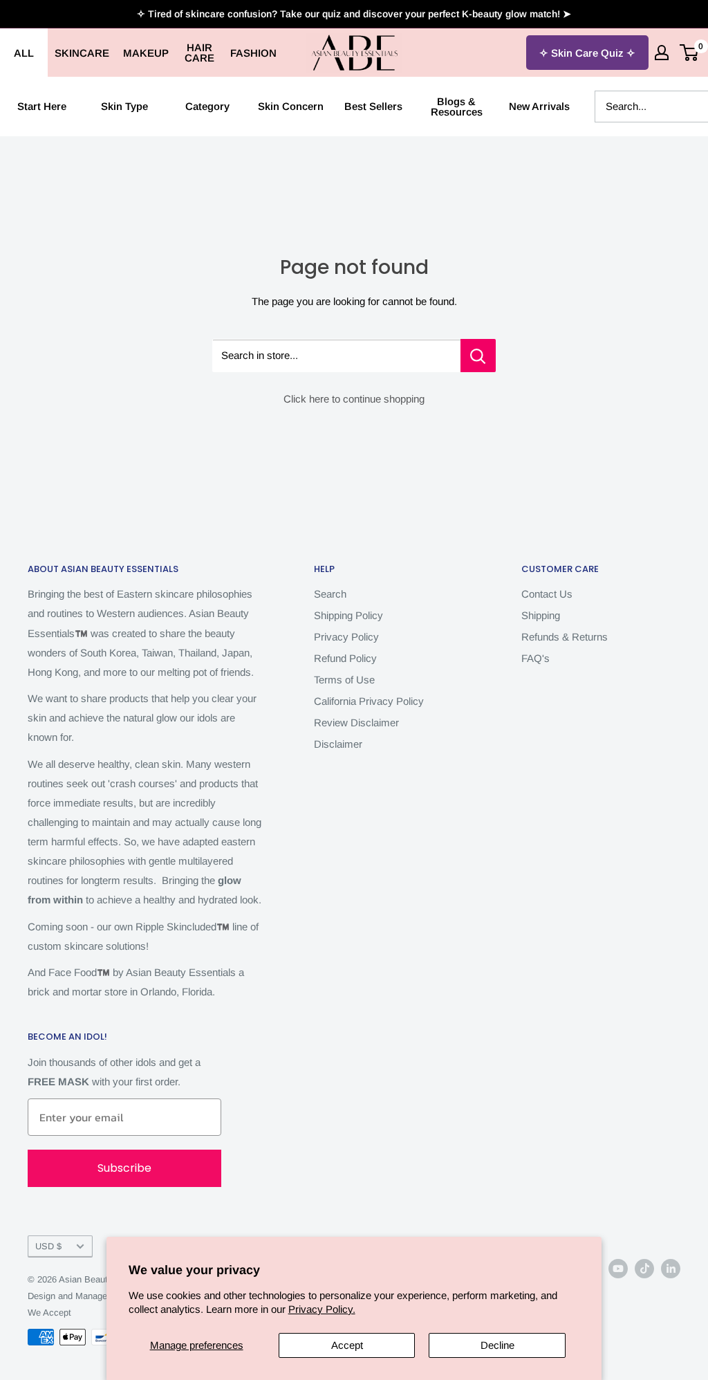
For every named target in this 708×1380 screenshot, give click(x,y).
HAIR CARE (199, 53)
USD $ (48, 1246)
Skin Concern (291, 106)
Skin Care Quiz (587, 53)
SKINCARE (82, 53)
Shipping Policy (348, 615)
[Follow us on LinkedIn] (670, 1268)
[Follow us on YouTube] (618, 1268)
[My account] (662, 52)
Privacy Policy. (321, 1309)
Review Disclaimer (356, 722)
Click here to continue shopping (354, 399)
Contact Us (546, 594)
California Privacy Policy (369, 701)
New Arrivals (539, 106)
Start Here (41, 106)
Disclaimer (338, 744)
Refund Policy (345, 658)
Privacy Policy (346, 637)
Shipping (540, 615)
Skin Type (124, 106)
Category (207, 106)
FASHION (253, 53)
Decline (497, 1345)
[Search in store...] (478, 355)
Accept (347, 1345)
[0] (689, 52)
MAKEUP (146, 53)
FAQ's (535, 658)
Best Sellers (373, 106)
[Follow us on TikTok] (644, 1268)
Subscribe (124, 1168)
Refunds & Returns (564, 637)
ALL (24, 53)
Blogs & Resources (457, 106)
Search (330, 594)
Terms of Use (344, 680)
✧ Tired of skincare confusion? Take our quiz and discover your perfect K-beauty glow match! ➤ (354, 13)
